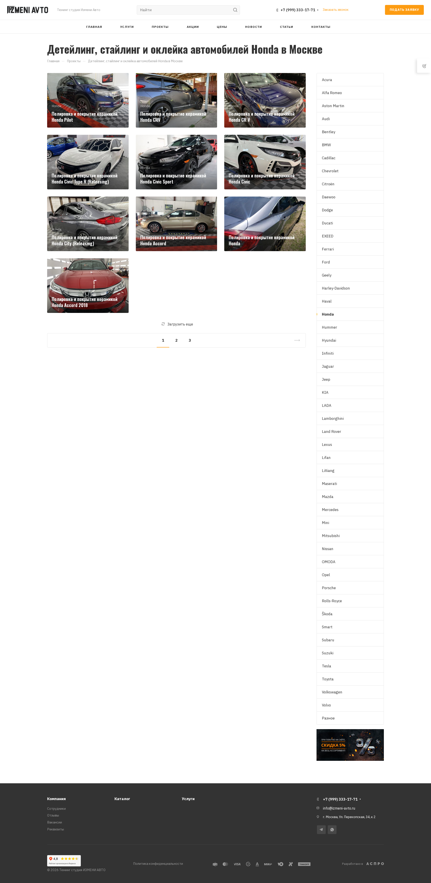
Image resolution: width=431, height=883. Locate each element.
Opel (326, 574)
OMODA (328, 561)
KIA (325, 392)
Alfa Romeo (332, 92)
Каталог (122, 798)
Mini (325, 522)
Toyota (328, 679)
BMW (326, 144)
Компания (56, 798)
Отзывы (53, 815)
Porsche (329, 587)
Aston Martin (333, 105)
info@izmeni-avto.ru (339, 808)
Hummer (329, 327)
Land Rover (331, 431)
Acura (327, 79)
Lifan (326, 457)
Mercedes (330, 509)
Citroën (328, 183)
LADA (326, 405)
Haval (327, 301)
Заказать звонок (336, 9)
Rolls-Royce (332, 600)
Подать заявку (404, 10)
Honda (328, 314)
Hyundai (329, 340)
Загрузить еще (180, 324)
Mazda (327, 496)
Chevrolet (330, 170)
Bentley (328, 131)
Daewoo (328, 197)
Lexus (327, 444)
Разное (328, 718)
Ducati (327, 223)
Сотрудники (56, 808)
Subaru (328, 639)
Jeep (326, 379)
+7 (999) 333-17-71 (298, 9)
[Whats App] (332, 829)
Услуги (188, 798)
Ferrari (328, 249)
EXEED (327, 236)
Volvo (326, 705)
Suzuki (327, 653)
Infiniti (328, 353)
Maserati (329, 483)
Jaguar (328, 366)
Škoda (327, 613)
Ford (326, 262)
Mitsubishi (331, 535)
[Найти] (236, 10)
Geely (326, 275)
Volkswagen (332, 692)
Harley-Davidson (336, 288)
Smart (327, 626)
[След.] (295, 340)
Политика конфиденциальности (158, 863)
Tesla (326, 666)
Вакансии (54, 822)
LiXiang (328, 470)
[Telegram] (321, 829)
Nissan (327, 548)
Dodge (327, 210)
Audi (326, 118)
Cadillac (328, 157)
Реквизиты (55, 829)
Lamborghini (333, 418)
